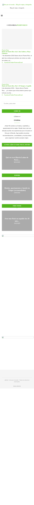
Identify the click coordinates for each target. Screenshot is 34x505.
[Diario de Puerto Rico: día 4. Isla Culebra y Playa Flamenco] (17, 39)
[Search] (32, 15)
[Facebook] (27, 15)
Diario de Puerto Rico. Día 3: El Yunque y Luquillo (16, 86)
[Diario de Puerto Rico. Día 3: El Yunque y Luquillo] (17, 73)
